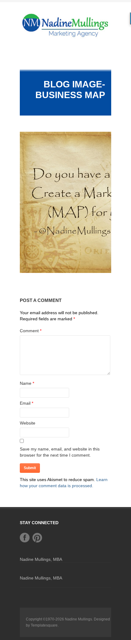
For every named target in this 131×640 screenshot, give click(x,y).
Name (25, 383)
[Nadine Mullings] (65, 24)
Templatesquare (44, 625)
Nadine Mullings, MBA (41, 559)
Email (25, 403)
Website (27, 423)
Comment (30, 330)
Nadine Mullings (78, 619)
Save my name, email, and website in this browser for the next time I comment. (60, 452)
